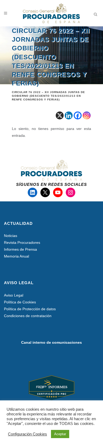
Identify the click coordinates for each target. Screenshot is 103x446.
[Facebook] (78, 115)
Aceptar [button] (60, 434)
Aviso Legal (13, 295)
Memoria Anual (16, 256)
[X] (60, 115)
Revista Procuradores (22, 242)
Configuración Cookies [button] (27, 434)
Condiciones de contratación (28, 316)
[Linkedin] (69, 115)
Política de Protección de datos (30, 309)
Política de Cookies (20, 302)
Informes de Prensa (20, 249)
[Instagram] (87, 115)
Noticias (10, 236)
